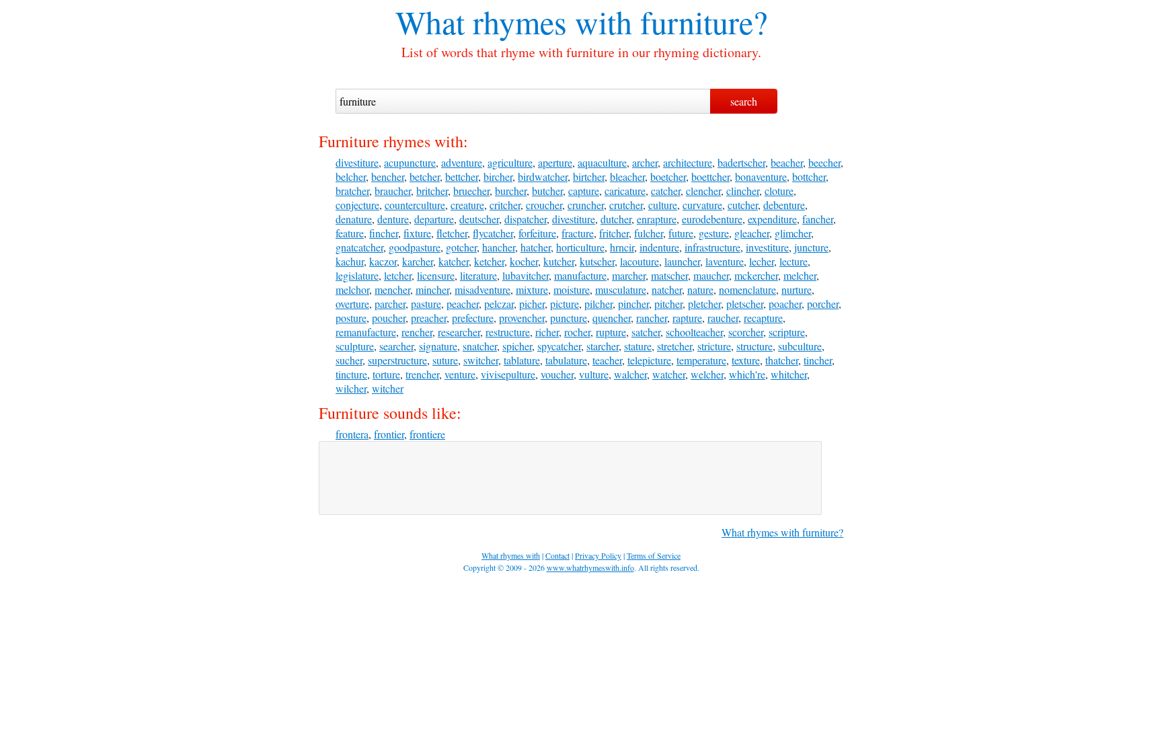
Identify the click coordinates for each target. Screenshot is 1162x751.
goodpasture (414, 247)
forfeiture (537, 233)
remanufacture (366, 332)
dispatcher (525, 219)
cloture (779, 191)
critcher (505, 205)
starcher (602, 346)
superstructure (397, 360)
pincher (633, 304)
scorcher (745, 332)
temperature (701, 360)
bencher (387, 176)
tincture (351, 374)
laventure (724, 261)
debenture (784, 205)
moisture (571, 289)
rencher (416, 332)
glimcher (793, 233)
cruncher (586, 205)
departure (434, 219)
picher (532, 304)
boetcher (668, 176)
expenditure (772, 219)
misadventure (482, 289)
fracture (577, 233)
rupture (611, 332)
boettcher (710, 176)
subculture (800, 346)
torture (386, 374)
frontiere (427, 434)
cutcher (743, 205)
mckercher (756, 275)
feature (350, 233)
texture (746, 360)
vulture (594, 374)
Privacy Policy (598, 555)
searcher (396, 346)
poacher (785, 304)
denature (354, 219)
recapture (763, 318)
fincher (383, 233)
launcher (682, 261)
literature (478, 275)
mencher (392, 289)
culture (662, 205)
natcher (667, 289)
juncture (811, 247)
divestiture (357, 162)
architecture (687, 162)
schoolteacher (694, 332)
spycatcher (559, 346)
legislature (357, 275)
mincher (432, 289)
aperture (555, 162)
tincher (818, 360)
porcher (823, 304)
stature (638, 346)
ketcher (489, 261)
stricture (714, 346)
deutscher (479, 219)
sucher (349, 360)
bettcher (461, 176)
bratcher (352, 191)
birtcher (589, 176)
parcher (390, 304)
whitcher (789, 374)
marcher (629, 275)
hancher (498, 247)
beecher (824, 162)
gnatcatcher (359, 247)
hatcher (535, 247)
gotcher (461, 247)
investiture (767, 247)
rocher (577, 332)
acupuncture (410, 162)
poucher (388, 318)
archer (645, 162)
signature (438, 346)
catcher (666, 191)
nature (700, 289)
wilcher (351, 388)
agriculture (510, 162)
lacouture (639, 261)
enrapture (656, 219)
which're (747, 374)
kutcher (558, 261)
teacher (607, 360)
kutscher (597, 261)
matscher (669, 275)
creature (467, 205)
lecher (761, 261)
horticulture (580, 247)
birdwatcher (543, 176)
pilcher (598, 304)
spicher (517, 346)
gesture (714, 233)
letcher (398, 275)
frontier (389, 434)
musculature (620, 289)
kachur (350, 261)
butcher (547, 191)
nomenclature (747, 289)
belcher (351, 176)
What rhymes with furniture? (782, 532)
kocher (524, 261)
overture (352, 304)
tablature (522, 360)
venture (459, 374)
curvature (702, 205)
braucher (393, 191)
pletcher (704, 304)
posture (351, 318)
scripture (787, 332)
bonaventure (761, 176)
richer (547, 332)
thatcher (781, 360)
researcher (459, 332)
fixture (417, 233)
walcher (630, 374)
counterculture (415, 205)
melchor (352, 289)
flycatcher (493, 233)
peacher (463, 304)
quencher (611, 318)
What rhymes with (513, 21)
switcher (480, 360)
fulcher (648, 233)
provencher (522, 318)
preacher (429, 318)
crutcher (626, 205)
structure (754, 346)
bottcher (809, 176)
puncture (568, 318)
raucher (722, 318)
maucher (711, 275)
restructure (508, 332)
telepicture (649, 360)
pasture (426, 304)
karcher (417, 261)
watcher (668, 374)
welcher (707, 374)
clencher (703, 191)
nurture (796, 289)
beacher (787, 162)
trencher (422, 374)
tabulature (566, 360)
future (680, 233)
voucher (557, 374)
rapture (687, 318)
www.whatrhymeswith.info (590, 567)
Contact (557, 555)
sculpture (355, 346)
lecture (793, 261)
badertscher (741, 162)
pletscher (744, 304)
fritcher (614, 233)
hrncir (622, 247)
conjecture (357, 205)
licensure (436, 275)
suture (445, 360)
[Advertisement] (570, 478)
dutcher (616, 219)
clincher (742, 191)
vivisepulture (508, 374)
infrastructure (712, 247)
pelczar (499, 304)
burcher (511, 191)
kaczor (383, 261)
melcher (799, 275)
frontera (352, 434)
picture (564, 304)
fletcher (451, 233)
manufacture (580, 275)
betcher (425, 176)
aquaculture (602, 162)
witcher (387, 388)
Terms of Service (654, 555)
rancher (651, 318)
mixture (532, 289)
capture (583, 191)
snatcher (480, 346)
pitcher (668, 304)
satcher (645, 332)
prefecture (473, 318)
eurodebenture (712, 219)
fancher (817, 219)
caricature (625, 191)
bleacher (627, 176)
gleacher (751, 233)
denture (393, 219)
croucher (544, 205)
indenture (659, 247)
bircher (497, 176)
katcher (453, 261)
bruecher (471, 191)
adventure (461, 162)
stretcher (674, 346)
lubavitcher (525, 275)
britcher (432, 191)
